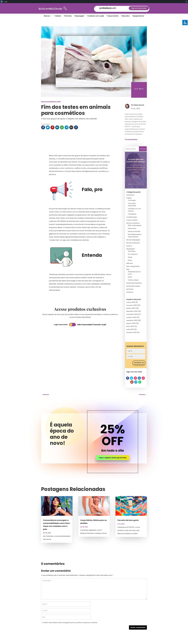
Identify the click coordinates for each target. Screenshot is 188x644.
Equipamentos (138, 16)
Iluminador (132, 251)
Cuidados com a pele (96, 16)
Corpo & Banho (131, 220)
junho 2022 (130, 326)
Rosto (130, 260)
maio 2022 (130, 329)
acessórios (130, 195)
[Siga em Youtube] (131, 382)
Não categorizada (133, 266)
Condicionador (131, 217)
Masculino (126, 16)
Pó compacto (133, 254)
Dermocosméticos (48, 102)
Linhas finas (132, 228)
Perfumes (68, 16)
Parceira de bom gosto (128, 520)
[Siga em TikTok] (143, 378)
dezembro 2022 (132, 311)
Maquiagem (79, 16)
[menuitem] (1, 1)
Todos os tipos (133, 280)
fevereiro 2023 (131, 305)
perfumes (129, 289)
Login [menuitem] (5, 1)
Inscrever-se (139, 363)
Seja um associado (138, 8)
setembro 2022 (131, 320)
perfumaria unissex (133, 286)
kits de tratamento (133, 243)
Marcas (47, 16)
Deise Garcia (139, 105)
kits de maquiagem (133, 240)
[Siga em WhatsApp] (139, 382)
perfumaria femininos (134, 283)
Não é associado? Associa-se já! (91, 324)
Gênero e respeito (136, 164)
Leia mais (136, 177)
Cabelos (58, 16)
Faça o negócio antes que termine (112, 458)
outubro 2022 (131, 317)
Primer (130, 257)
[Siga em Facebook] (127, 378)
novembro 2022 (132, 314)
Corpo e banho (113, 16)
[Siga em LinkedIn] (139, 378)
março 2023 (130, 302)
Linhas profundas (134, 231)
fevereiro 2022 (131, 332)
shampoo (129, 292)
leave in (129, 246)
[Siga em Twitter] (131, 378)
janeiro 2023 (130, 308)
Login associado (61, 324)
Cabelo (129, 198)
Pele (59, 102)
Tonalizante (132, 214)
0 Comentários (131, 139)
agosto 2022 (131, 323)
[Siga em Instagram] (135, 378)
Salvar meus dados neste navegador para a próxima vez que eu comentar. (70, 623)
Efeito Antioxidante (134, 225)
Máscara (129, 263)
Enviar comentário (138, 627)
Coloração (132, 200)
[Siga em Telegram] (135, 382)
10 (143, 184)
